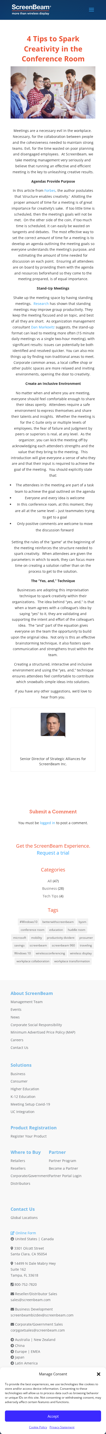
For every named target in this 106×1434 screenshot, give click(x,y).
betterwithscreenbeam (58, 922)
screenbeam (38, 945)
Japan (19, 1357)
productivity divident (60, 938)
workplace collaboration (33, 961)
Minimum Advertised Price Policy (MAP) (43, 1032)
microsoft (19, 938)
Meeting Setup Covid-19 (30, 1104)
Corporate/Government (30, 1175)
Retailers (18, 1160)
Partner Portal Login (65, 1175)
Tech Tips (50, 896)
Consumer (19, 1081)
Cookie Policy (38, 1427)
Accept (53, 1416)
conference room (32, 930)
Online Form (26, 1233)
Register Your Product (29, 1136)
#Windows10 (28, 922)
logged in (47, 822)
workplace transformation (72, 961)
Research (41, 303)
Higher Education (25, 1089)
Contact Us (19, 1047)
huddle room (76, 930)
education (56, 930)
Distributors (20, 1183)
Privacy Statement (62, 1427)
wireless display (81, 953)
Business (49, 888)
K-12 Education (23, 1096)
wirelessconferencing (50, 953)
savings (19, 945)
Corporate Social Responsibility (36, 1024)
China (19, 1345)
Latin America (26, 1363)
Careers (17, 1040)
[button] (98, 1374)
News (15, 1017)
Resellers (18, 1168)
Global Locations (24, 1217)
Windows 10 (22, 953)
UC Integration (23, 1111)
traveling (86, 945)
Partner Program (62, 1160)
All (50, 881)
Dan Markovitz (43, 327)
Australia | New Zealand (34, 1339)
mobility (36, 938)
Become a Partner (63, 1168)
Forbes (49, 190)
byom (82, 922)
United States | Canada (34, 1238)
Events (16, 1009)
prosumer (86, 938)
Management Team (27, 1001)
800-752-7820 (26, 1284)
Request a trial (53, 852)
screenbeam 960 (63, 945)
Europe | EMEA (27, 1351)
